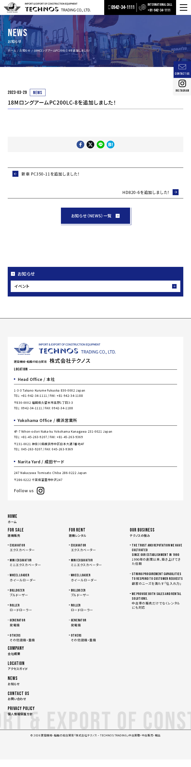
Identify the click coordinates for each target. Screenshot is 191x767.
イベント (21, 286)
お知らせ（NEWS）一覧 (91, 216)
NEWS (37, 93)
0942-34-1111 (31, 408)
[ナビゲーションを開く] (183, 7)
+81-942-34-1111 (34, 395)
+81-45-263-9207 (34, 437)
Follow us (24, 490)
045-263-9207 (31, 449)
